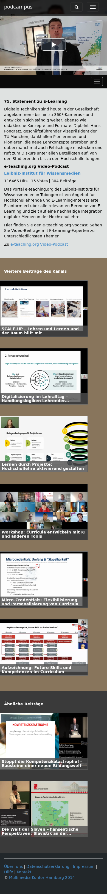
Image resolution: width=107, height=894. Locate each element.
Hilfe (8, 872)
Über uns (13, 866)
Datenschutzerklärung (47, 866)
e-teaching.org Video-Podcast (39, 244)
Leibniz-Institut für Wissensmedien (42, 173)
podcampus (18, 7)
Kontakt (24, 872)
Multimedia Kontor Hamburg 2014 (42, 877)
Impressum (84, 866)
